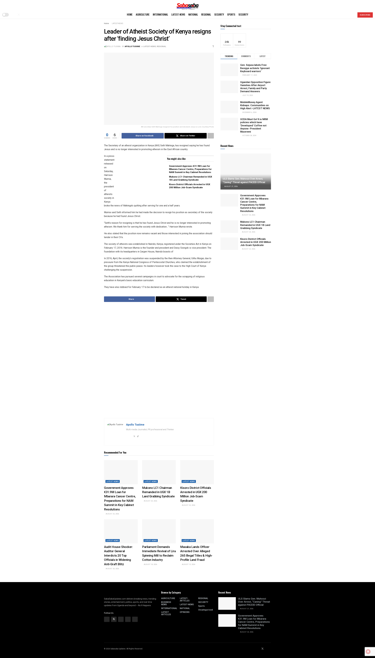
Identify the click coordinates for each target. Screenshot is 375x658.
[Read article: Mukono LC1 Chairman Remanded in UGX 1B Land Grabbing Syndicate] (159, 472)
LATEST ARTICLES (166, 613)
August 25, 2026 (112, 514)
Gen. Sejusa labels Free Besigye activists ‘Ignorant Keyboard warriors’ (255, 68)
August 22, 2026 (188, 505)
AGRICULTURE (143, 14)
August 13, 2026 (188, 564)
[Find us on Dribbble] (135, 619)
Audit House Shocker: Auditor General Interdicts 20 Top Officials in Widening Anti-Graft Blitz (118, 555)
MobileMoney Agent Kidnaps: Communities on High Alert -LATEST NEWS (255, 105)
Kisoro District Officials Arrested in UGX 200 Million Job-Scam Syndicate (255, 242)
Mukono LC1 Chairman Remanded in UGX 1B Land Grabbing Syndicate (158, 492)
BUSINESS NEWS (166, 603)
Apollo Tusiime (132, 46)
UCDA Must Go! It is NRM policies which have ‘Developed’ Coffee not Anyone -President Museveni (254, 125)
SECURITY (219, 14)
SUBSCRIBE (365, 15)
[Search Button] (352, 15)
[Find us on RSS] (28, 15)
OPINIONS (185, 612)
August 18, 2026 (150, 564)
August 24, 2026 (150, 501)
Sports (231, 14)
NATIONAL (193, 14)
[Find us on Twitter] (19, 15)
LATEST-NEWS (178, 14)
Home (130, 14)
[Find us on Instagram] (121, 619)
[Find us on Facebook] (14, 15)
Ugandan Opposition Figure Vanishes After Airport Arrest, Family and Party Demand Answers (255, 87)
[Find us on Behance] (128, 619)
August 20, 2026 (112, 569)
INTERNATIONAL (160, 14)
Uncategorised (205, 610)
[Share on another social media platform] (210, 136)
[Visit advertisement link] (141, 178)
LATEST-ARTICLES (185, 599)
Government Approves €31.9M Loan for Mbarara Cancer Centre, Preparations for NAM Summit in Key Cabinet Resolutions (190, 169)
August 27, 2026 (231, 186)
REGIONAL (206, 14)
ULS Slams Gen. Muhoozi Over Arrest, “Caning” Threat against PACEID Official (254, 601)
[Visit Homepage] (187, 5)
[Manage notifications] (368, 651)
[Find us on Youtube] (24, 15)
